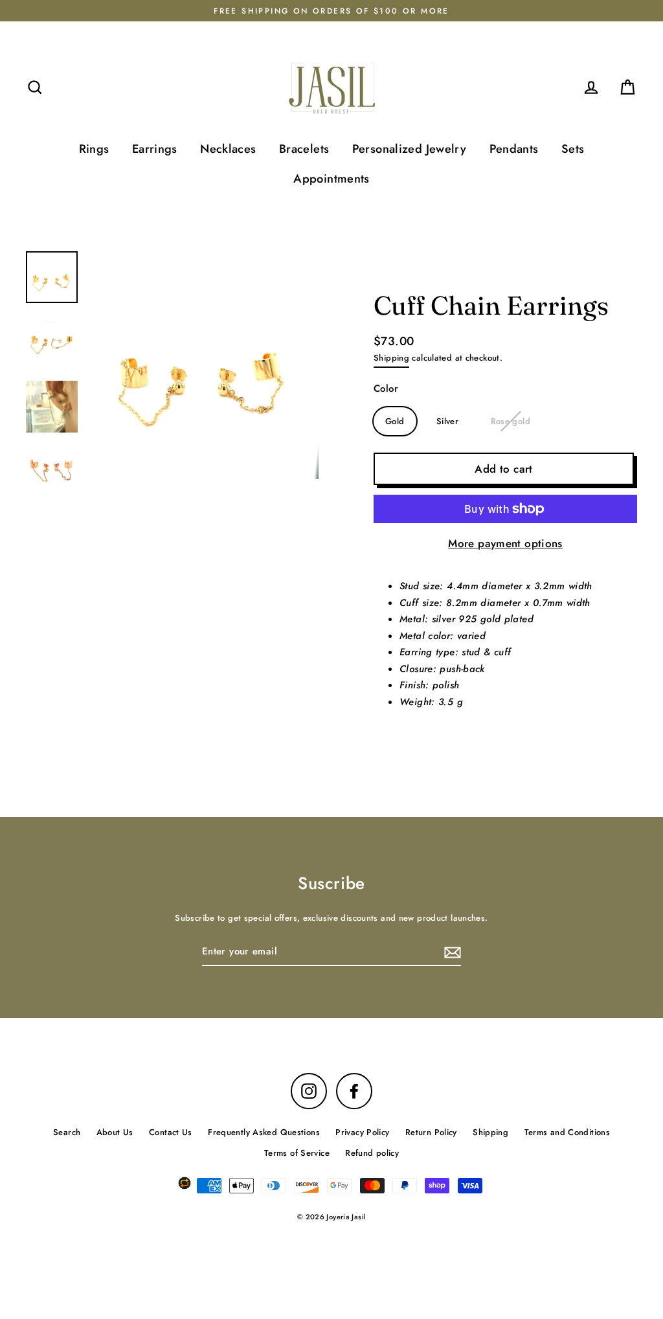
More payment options (505, 543)
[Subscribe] (450, 952)
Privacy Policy (362, 1132)
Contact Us (170, 1132)
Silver (447, 421)
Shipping (391, 358)
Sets (573, 148)
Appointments (331, 178)
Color (386, 388)
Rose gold (510, 421)
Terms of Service (297, 1153)
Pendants (514, 148)
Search (66, 1132)
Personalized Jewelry (409, 148)
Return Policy (431, 1132)
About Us (114, 1132)
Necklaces (228, 148)
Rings (94, 148)
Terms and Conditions (567, 1132)
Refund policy (372, 1153)
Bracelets (304, 148)
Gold (395, 421)
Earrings (154, 148)
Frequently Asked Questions (264, 1132)
